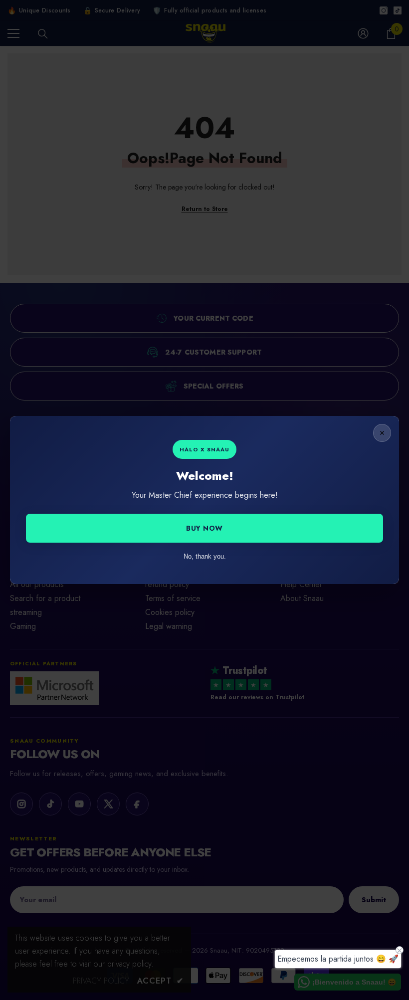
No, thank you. (205, 556)
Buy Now (204, 528)
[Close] (382, 433)
